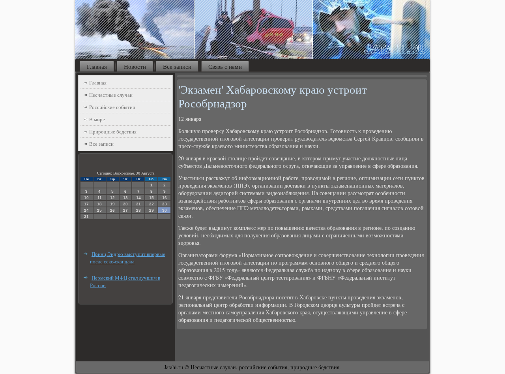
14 (138, 197)
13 (125, 197)
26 (112, 210)
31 (86, 216)
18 (99, 204)
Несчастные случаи (111, 94)
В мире (97, 119)
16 (164, 197)
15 (151, 197)
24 (86, 210)
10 (86, 197)
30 (164, 210)
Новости (135, 66)
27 (125, 210)
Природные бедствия (113, 131)
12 (112, 197)
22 (151, 204)
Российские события (112, 107)
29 (151, 210)
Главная (97, 66)
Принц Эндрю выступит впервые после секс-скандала (127, 257)
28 (138, 210)
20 (125, 204)
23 (164, 204)
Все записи (177, 66)
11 (99, 197)
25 (99, 210)
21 (138, 204)
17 (86, 204)
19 (112, 204)
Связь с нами (225, 66)
